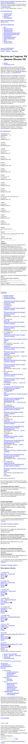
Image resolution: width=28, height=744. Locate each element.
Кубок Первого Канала (10, 37)
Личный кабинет (11, 673)
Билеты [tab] (6, 63)
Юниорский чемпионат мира (11, 34)
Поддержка (10, 680)
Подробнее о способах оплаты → (9, 565)
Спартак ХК (7, 303)
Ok (16, 739)
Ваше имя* (3, 279)
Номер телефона (5, 283)
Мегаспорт (15, 51)
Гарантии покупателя (12, 672)
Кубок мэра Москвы (9, 38)
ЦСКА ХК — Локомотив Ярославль (10, 617)
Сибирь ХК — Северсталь (8, 625)
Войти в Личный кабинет (7, 20)
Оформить (3, 243)
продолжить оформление (7, 24)
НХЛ (5, 40)
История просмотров (12, 676)
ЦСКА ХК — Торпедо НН (8, 582)
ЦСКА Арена (4, 575)
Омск (2, 628)
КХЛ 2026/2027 (10, 48)
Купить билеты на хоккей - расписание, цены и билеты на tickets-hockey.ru (13, 2)
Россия (2, 51)
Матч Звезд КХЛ (8, 28)
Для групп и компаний (13, 693)
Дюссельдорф (4, 638)
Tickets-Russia (4, 663)
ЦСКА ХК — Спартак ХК (8, 573)
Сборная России (8, 31)
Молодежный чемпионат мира (12, 33)
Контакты (6, 16)
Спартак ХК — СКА (6, 608)
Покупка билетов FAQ (13, 690)
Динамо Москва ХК (9, 389)
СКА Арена (4, 601)
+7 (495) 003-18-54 (5, 7)
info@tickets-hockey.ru (6, 11)
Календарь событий (12, 683)
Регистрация (10, 674)
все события (7, 384)
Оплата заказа (7, 15)
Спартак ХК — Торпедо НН (8, 591)
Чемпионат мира (8, 30)
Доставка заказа (8, 13)
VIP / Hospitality (8, 18)
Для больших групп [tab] (9, 64)
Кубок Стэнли (7, 41)
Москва (8, 51)
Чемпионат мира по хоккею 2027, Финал (11, 644)
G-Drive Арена (4, 627)
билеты (3, 578)
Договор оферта (5, 718)
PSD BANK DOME (6, 637)
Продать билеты (11, 688)
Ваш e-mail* (4, 281)
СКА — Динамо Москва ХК (8, 599)
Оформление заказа (12, 687)
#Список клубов (8, 42)
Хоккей (3, 48)
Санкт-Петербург (5, 602)
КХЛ (5, 27)
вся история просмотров (15, 661)
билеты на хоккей (20, 71)
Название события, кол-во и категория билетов (13, 284)
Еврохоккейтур (8, 35)
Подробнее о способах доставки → (10, 523)
